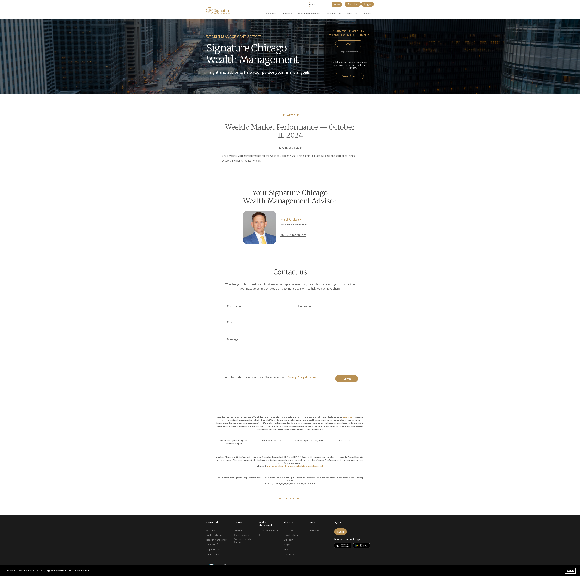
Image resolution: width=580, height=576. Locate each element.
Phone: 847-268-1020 (293, 235)
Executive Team (291, 535)
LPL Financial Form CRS (290, 498)
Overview (210, 530)
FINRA (346, 417)
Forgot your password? (349, 52)
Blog (261, 535)
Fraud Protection (213, 554)
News (286, 549)
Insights (287, 544)
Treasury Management (216, 539)
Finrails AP (211, 544)
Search (337, 4)
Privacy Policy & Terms (301, 377)
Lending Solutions (214, 535)
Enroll (351, 4)
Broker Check (349, 76)
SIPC (352, 417)
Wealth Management (268, 530)
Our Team (288, 539)
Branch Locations (241, 535)
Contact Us (314, 530)
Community (289, 554)
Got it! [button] (570, 570)
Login (367, 4)
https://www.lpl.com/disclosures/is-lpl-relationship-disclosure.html (295, 466)
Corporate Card (213, 549)
